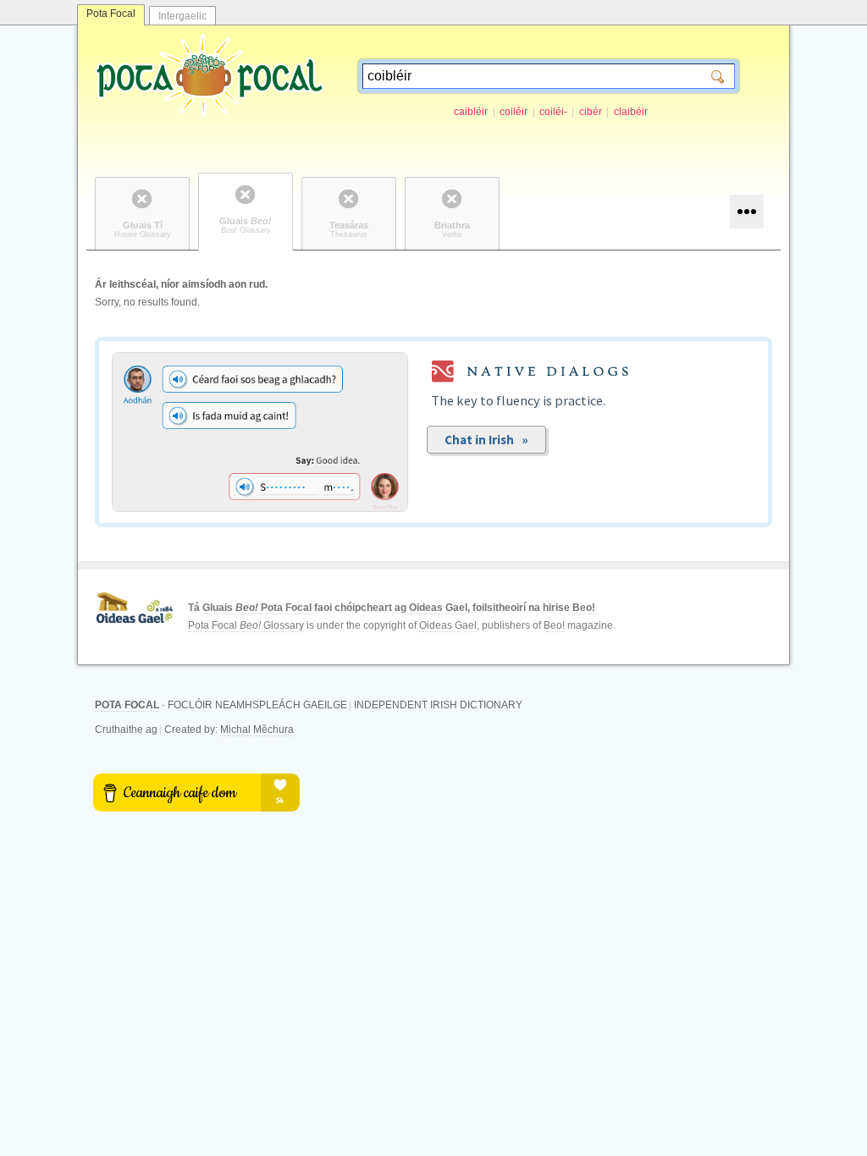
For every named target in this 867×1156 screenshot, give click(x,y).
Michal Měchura (257, 729)
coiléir (513, 112)
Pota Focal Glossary (246, 625)
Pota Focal (110, 13)
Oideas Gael (438, 608)
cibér (590, 112)
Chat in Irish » (486, 440)
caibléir (471, 112)
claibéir (631, 112)
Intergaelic (182, 16)
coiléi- (553, 112)
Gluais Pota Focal (257, 608)
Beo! (583, 608)
